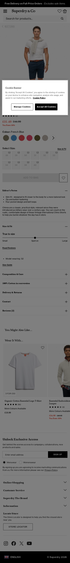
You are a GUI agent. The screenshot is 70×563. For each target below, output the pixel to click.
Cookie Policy (39, 98)
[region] (35, 97)
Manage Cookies (22, 107)
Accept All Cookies (46, 107)
